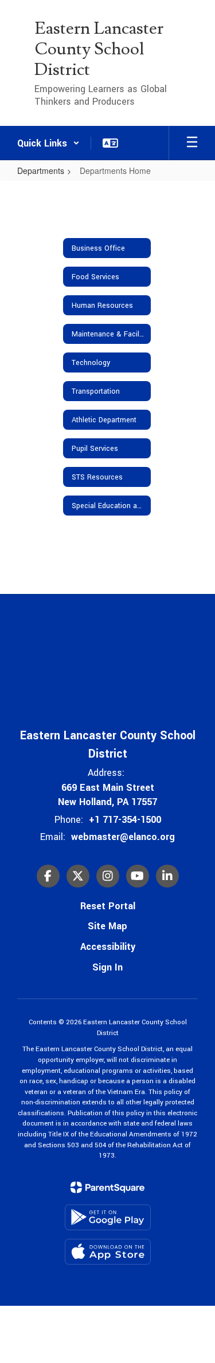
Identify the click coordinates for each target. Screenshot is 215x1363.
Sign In (107, 967)
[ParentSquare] (107, 1187)
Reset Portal (107, 906)
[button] (48, 143)
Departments (40, 170)
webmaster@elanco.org (123, 836)
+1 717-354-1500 (125, 819)
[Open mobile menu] (192, 143)
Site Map (107, 926)
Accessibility (107, 946)
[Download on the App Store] (108, 1252)
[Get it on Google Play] (108, 1217)
